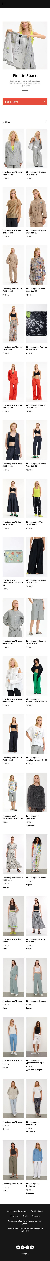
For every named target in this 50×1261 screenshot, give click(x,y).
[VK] (23, 1247)
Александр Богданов (17, 1211)
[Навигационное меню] (4, 4)
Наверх (24, 1254)
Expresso (14, 1216)
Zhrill (25, 1216)
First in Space (37, 1211)
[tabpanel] (25, 656)
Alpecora (36, 1216)
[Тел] (27, 1247)
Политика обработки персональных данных (25, 1222)
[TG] (18, 1247)
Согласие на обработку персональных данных (25, 1229)
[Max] (32, 1247)
